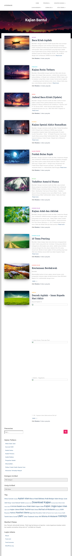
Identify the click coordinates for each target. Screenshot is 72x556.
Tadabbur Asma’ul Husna (45, 181)
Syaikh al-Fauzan (58, 512)
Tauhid (6, 516)
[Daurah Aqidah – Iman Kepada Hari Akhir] (16, 298)
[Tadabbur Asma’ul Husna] (16, 184)
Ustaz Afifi (37, 516)
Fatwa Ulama (7, 506)
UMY (20, 516)
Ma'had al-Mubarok (47, 509)
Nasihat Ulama (22, 512)
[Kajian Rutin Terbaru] (16, 72)
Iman (29, 506)
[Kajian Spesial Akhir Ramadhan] (16, 127)
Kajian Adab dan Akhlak (45, 211)
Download (48, 7)
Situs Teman (61, 7)
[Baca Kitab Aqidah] (16, 43)
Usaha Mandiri (36, 7)
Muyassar (7, 513)
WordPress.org (9, 545)
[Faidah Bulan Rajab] (16, 157)
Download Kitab (54, 502)
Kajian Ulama (14, 509)
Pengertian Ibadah (10, 460)
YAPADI (62, 516)
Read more (59, 55)
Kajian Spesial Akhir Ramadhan (49, 124)
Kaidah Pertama (9, 453)
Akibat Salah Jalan (10, 443)
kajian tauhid (7, 509)
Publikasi (34, 66)
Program (46, 3)
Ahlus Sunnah (8, 498)
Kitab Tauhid (25, 509)
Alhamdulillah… (9, 463)
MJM (62, 509)
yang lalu (45, 58)
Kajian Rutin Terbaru (43, 69)
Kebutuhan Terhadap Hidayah (13, 470)
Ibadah (19, 506)
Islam (33, 506)
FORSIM (13, 506)
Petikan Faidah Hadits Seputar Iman (15, 467)
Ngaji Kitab (33, 513)
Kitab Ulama (34, 509)
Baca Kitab (34, 499)
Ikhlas (24, 506)
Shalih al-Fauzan (46, 513)
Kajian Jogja (50, 506)
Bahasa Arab (43, 499)
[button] (49, 3)
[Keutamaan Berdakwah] (16, 271)
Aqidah (34, 292)
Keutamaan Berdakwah (44, 268)
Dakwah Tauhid (19, 502)
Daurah (34, 121)
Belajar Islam (54, 499)
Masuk (7, 535)
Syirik (63, 513)
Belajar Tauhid (11, 502)
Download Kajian (41, 502)
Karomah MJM (9, 447)
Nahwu (13, 513)
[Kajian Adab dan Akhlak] (16, 214)
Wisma (33, 94)
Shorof (52, 512)
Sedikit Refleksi (9, 457)
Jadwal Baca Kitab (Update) (47, 97)
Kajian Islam (40, 506)
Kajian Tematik (36, 151)
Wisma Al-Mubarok (50, 516)
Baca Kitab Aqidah (42, 40)
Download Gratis (28, 502)
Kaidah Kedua (9, 450)
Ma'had (34, 37)
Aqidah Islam (24, 498)
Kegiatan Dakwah (59, 3)
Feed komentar (9, 542)
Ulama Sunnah (13, 516)
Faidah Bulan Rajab (42, 154)
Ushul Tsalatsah (29, 516)
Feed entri (8, 539)
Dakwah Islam (36, 208)
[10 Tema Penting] (16, 241)
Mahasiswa (57, 509)
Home (37, 3)
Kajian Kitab (62, 506)
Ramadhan (39, 513)
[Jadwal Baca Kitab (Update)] (16, 100)
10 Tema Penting (41, 238)
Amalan (15, 498)
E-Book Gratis (61, 502)
